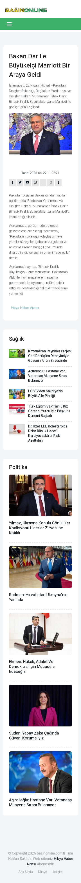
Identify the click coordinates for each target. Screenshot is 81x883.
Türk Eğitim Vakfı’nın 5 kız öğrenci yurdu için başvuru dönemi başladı (49, 411)
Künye (42, 872)
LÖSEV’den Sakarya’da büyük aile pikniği (45, 393)
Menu (10, 24)
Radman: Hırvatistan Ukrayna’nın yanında (38, 597)
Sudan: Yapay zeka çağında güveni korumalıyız (34, 735)
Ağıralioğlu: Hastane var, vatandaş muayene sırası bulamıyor (47, 375)
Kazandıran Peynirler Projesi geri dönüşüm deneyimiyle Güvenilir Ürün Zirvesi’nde (49, 356)
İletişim (57, 872)
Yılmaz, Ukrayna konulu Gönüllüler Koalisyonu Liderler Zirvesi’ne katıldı (39, 528)
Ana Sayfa (25, 872)
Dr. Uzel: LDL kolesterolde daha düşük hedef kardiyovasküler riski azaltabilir (47, 433)
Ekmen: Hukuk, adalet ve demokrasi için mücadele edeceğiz (32, 667)
